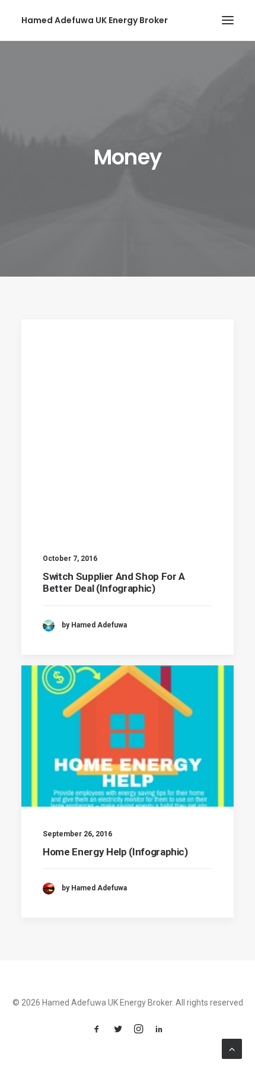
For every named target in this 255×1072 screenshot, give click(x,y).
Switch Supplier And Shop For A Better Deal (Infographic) (114, 582)
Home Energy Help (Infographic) (115, 852)
